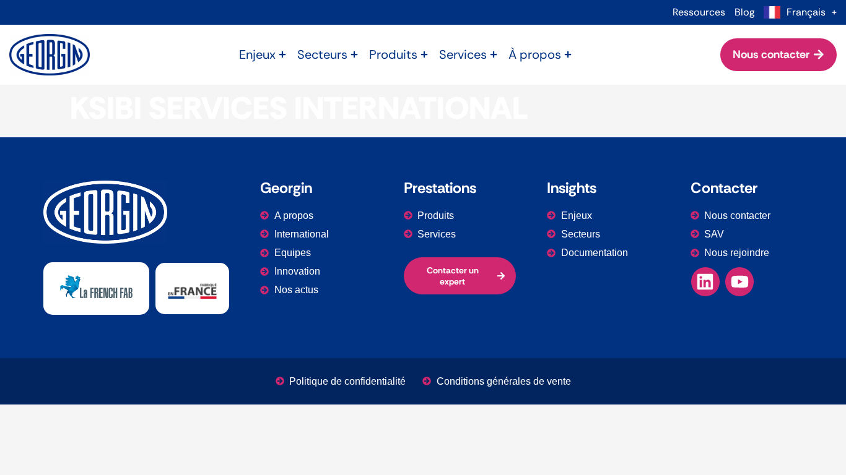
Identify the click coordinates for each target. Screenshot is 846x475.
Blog (744, 12)
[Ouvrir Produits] (424, 54)
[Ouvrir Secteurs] (354, 54)
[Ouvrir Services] (493, 54)
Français (806, 12)
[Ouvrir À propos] (568, 54)
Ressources (699, 12)
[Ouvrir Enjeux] (282, 54)
